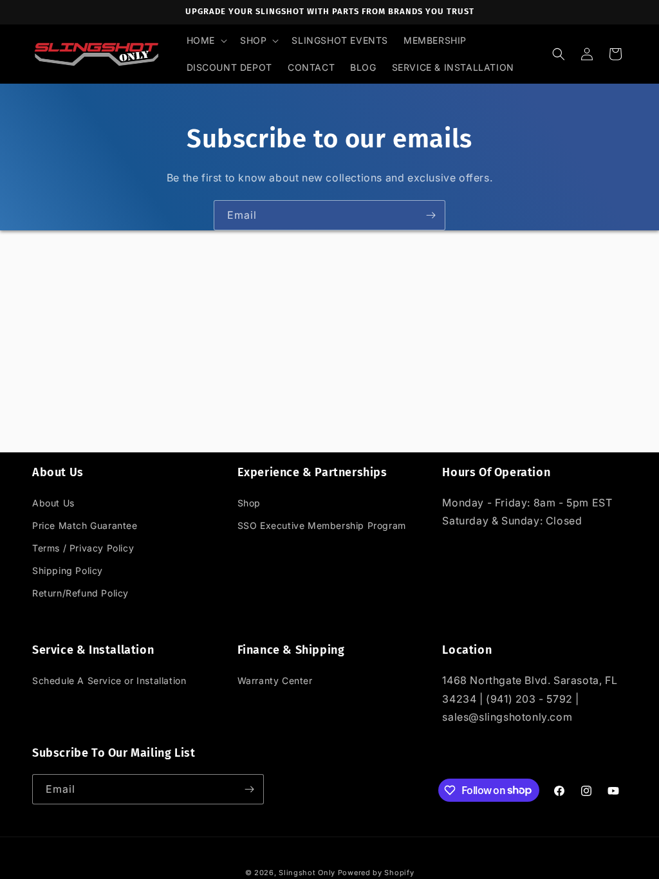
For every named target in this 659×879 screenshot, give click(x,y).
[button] (205, 40)
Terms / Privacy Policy (83, 547)
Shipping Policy (67, 570)
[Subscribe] (430, 215)
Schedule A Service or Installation (109, 680)
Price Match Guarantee (85, 525)
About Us (53, 502)
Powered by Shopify (376, 872)
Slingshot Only (307, 872)
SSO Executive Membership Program (321, 525)
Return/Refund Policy (80, 593)
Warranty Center (275, 680)
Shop (249, 502)
